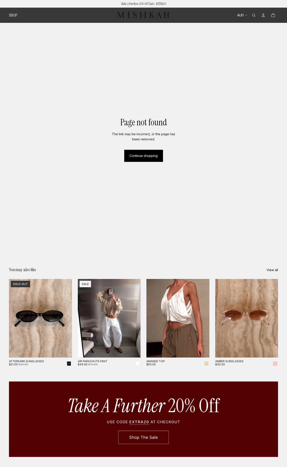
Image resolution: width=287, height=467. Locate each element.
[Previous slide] (15, 318)
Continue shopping (144, 156)
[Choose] (134, 351)
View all (272, 270)
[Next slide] (65, 318)
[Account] (263, 15)
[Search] (254, 15)
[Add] (271, 351)
